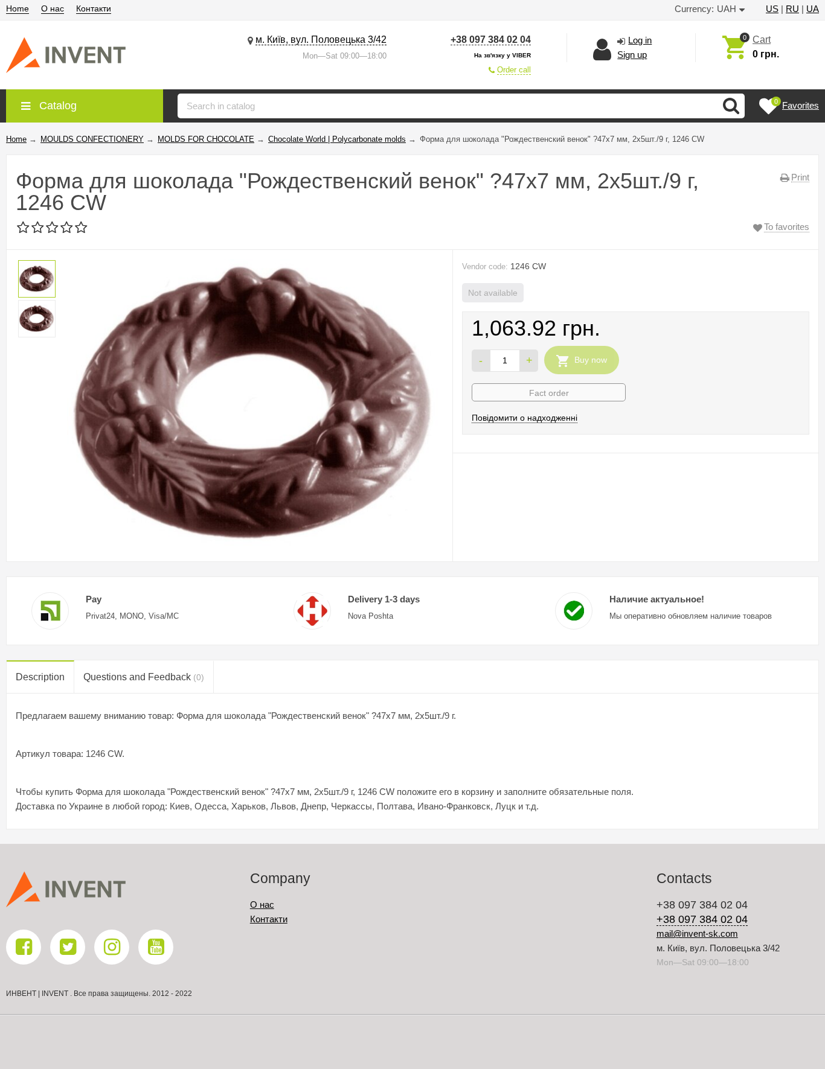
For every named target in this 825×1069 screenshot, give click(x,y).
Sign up (632, 54)
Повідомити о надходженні (524, 418)
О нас (52, 8)
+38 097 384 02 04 (491, 39)
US (772, 9)
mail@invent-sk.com (697, 933)
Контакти (93, 8)
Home (17, 8)
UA (812, 9)
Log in (640, 40)
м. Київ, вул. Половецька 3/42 (321, 39)
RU (792, 9)
